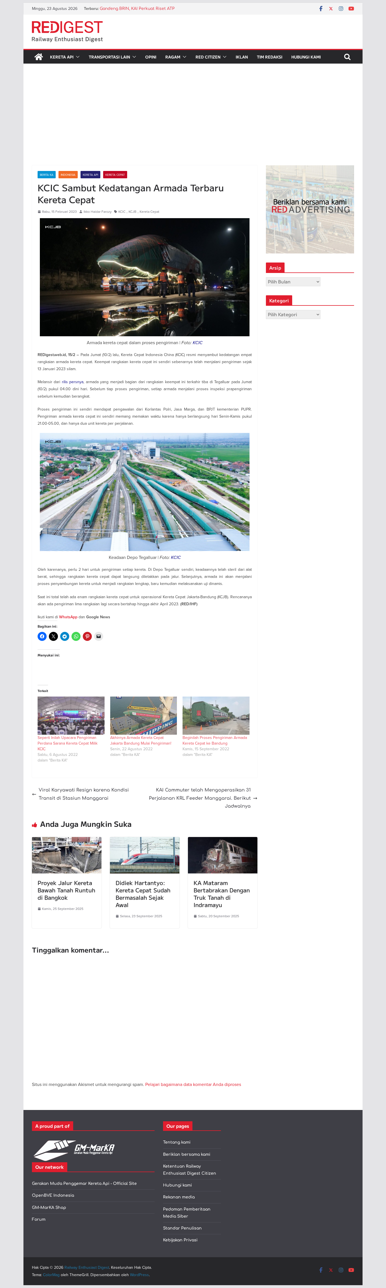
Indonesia (68, 175)
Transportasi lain (109, 57)
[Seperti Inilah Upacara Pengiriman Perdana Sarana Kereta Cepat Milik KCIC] (71, 716)
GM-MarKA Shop (49, 1207)
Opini (150, 57)
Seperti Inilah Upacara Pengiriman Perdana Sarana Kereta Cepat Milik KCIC (67, 743)
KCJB (132, 211)
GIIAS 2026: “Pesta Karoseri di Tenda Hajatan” (145, 8)
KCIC (121, 211)
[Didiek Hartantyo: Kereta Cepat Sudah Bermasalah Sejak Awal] (144, 841)
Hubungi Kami (306, 57)
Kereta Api (61, 57)
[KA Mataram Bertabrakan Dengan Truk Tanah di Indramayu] (222, 841)
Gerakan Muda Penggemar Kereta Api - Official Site (84, 1183)
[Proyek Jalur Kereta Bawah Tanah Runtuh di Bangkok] (66, 841)
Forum (38, 1219)
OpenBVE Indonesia (53, 1195)
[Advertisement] (193, 122)
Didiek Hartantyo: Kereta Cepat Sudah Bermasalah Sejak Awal (143, 894)
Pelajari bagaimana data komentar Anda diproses (193, 1084)
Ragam (172, 57)
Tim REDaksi (269, 57)
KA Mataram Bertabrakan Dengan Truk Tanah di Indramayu (222, 894)
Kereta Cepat (115, 175)
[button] (76, 57)
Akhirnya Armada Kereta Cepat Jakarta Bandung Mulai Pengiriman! (140, 740)
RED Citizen (208, 57)
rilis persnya (72, 382)
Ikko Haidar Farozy (98, 211)
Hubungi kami (177, 1185)
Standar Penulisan (182, 1228)
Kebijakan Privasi (180, 1240)
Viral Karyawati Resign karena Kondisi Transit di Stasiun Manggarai (84, 794)
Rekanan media (179, 1197)
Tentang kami (176, 1142)
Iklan (242, 57)
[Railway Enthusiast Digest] (38, 57)
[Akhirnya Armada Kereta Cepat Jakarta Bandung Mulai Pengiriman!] (143, 716)
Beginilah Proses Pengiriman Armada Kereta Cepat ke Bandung (215, 740)
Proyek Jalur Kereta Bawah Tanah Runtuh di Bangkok (66, 890)
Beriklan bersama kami (186, 1154)
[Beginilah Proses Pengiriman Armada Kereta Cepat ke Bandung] (216, 716)
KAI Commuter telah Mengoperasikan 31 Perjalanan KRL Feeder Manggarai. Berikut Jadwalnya (200, 798)
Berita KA (46, 175)
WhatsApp (68, 617)
